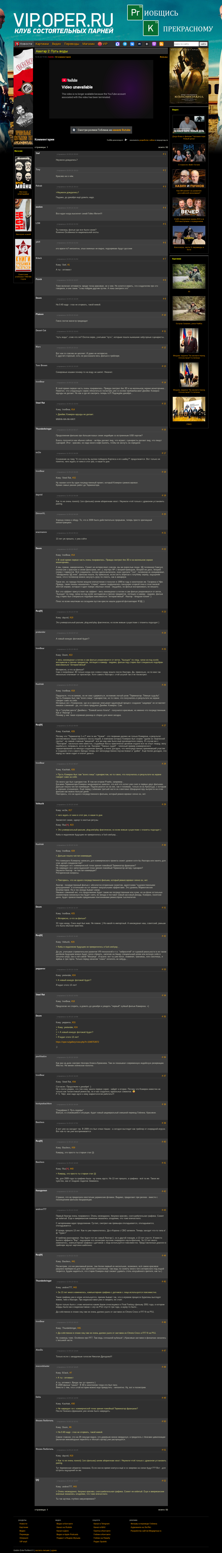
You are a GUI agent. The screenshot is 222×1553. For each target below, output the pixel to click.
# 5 (164, 224)
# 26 (164, 685)
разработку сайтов (147, 140)
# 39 (164, 1123)
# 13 (164, 366)
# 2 (164, 170)
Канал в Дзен (63, 1531)
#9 (70, 1427)
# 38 (164, 1104)
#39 (73, 1147)
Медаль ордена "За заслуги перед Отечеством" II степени (189, 357)
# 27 (164, 725)
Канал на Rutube (64, 1527)
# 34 (164, 995)
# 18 (164, 472)
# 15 (164, 403)
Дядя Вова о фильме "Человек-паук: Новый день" (189, 137)
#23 (71, 825)
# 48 (164, 1367)
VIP (104, 44)
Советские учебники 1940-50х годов (23, 276)
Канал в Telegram (102, 1524)
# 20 (164, 514)
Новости (25, 44)
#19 (71, 617)
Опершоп (24, 1538)
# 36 (164, 1057)
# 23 (164, 612)
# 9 (164, 299)
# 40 (164, 1142)
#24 (74, 975)
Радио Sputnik (100, 1541)
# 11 (164, 331)
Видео (56, 44)
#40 (71, 1169)
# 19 (164, 495)
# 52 (164, 1481)
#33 (73, 1022)
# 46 (164, 1322)
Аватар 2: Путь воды (52, 51)
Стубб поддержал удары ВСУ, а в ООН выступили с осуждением (189, 220)
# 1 (164, 154)
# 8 (164, 280)
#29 (72, 942)
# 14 (164, 382)
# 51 (164, 1450)
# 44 (164, 1255)
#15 (74, 478)
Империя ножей (23, 234)
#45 (79, 1328)
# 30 (164, 845)
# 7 (164, 259)
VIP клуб (23, 1541)
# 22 (164, 549)
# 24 (164, 633)
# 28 (164, 764)
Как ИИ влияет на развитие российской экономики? (189, 192)
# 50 (164, 1421)
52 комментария (63, 57)
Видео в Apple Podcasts (67, 1534)
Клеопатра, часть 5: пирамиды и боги (189, 248)
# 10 (164, 315)
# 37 (164, 1076)
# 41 (164, 1163)
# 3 (164, 186)
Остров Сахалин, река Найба (189, 324)
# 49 (164, 1398)
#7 (71, 1373)
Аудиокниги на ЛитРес (141, 1527)
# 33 (164, 969)
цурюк (54, 1550)
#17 (70, 810)
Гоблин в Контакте (102, 1534)
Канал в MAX (99, 1527)
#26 (73, 731)
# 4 (164, 207)
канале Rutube (121, 130)
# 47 (164, 1350)
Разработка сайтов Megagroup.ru (146, 1531)
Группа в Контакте (102, 1531)
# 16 (164, 429)
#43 (75, 1287)
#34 (74, 1082)
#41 (73, 1261)
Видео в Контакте (65, 1524)
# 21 (164, 533)
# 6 (164, 242)
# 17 (164, 453)
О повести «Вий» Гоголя (189, 165)
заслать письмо (42, 1550)
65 (189, 292)
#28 (73, 851)
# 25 (164, 649)
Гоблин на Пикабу (102, 1538)
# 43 (164, 1210)
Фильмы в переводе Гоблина (144, 1524)
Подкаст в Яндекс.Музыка (68, 1538)
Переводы (71, 44)
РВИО (189, 424)
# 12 (164, 347)
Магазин (88, 44)
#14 (73, 409)
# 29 (164, 804)
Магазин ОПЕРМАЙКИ (23, 193)
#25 (73, 913)
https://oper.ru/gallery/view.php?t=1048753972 (77, 1042)
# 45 (164, 1281)
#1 (68, 265)
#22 (70, 655)
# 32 (164, 936)
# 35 (164, 1016)
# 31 (164, 907)
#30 (73, 1403)
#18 (73, 691)
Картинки (42, 44)
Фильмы (164, 57)
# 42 (164, 1191)
